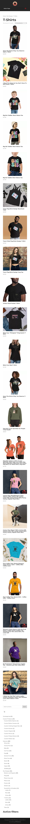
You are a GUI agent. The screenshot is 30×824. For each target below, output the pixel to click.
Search (24, 706)
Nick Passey (14, 820)
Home (4, 16)
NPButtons (18, 822)
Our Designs (10, 16)
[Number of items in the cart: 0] (4, 711)
